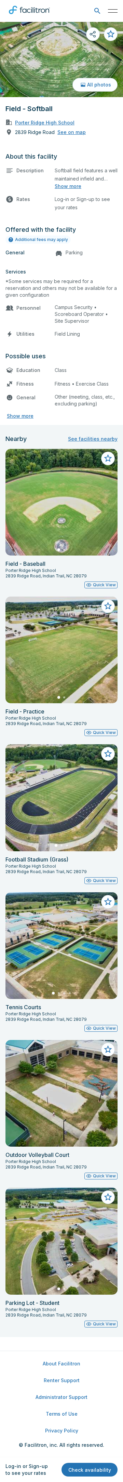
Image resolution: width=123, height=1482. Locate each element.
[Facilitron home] (29, 15)
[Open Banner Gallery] (61, 59)
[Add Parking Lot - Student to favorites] (108, 1197)
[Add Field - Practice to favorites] (108, 606)
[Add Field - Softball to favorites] (111, 34)
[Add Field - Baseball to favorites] (108, 458)
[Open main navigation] (113, 11)
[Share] (93, 34)
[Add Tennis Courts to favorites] (108, 902)
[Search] (97, 11)
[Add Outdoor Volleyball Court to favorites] (108, 1049)
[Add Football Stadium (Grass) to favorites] (108, 754)
